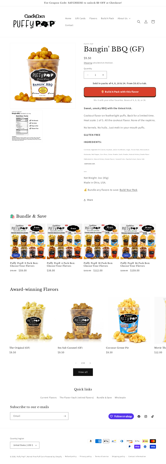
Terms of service (102, 456)
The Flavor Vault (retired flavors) (77, 397)
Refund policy (71, 456)
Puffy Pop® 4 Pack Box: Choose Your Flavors (61, 264)
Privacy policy (86, 456)
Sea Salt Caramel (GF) (70, 348)
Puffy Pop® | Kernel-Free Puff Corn (31, 456)
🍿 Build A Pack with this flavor (120, 91)
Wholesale (120, 397)
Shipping (88, 62)
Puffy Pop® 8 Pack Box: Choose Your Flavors (24, 264)
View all (83, 372)
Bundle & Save (104, 397)
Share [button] (90, 199)
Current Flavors (48, 397)
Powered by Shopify (53, 456)
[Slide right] (90, 363)
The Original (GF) (19, 348)
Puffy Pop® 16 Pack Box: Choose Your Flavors (98, 264)
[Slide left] (75, 363)
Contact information (137, 456)
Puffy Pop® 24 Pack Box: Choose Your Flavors (135, 264)
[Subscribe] (64, 416)
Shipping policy (118, 456)
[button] (124, 18)
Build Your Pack (128, 190)
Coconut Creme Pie (117, 348)
